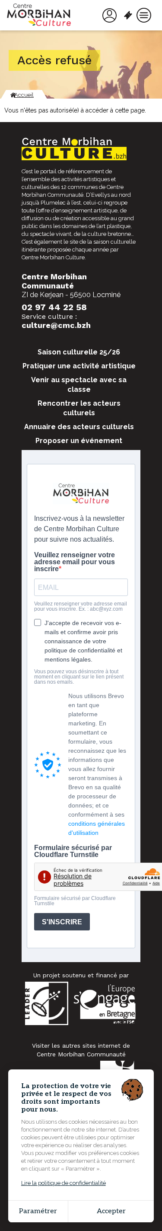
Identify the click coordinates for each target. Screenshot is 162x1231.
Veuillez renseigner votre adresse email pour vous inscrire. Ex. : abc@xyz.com (80, 606)
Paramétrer (38, 1211)
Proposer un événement (78, 441)
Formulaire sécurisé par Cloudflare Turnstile (73, 851)
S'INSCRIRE (62, 922)
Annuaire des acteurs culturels (79, 427)
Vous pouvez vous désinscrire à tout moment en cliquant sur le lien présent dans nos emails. (79, 677)
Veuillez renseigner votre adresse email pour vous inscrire (74, 562)
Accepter (111, 1211)
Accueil (24, 95)
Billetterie (130, 15)
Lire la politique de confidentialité (63, 1183)
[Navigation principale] (144, 15)
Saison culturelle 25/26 (79, 352)
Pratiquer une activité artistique (79, 366)
